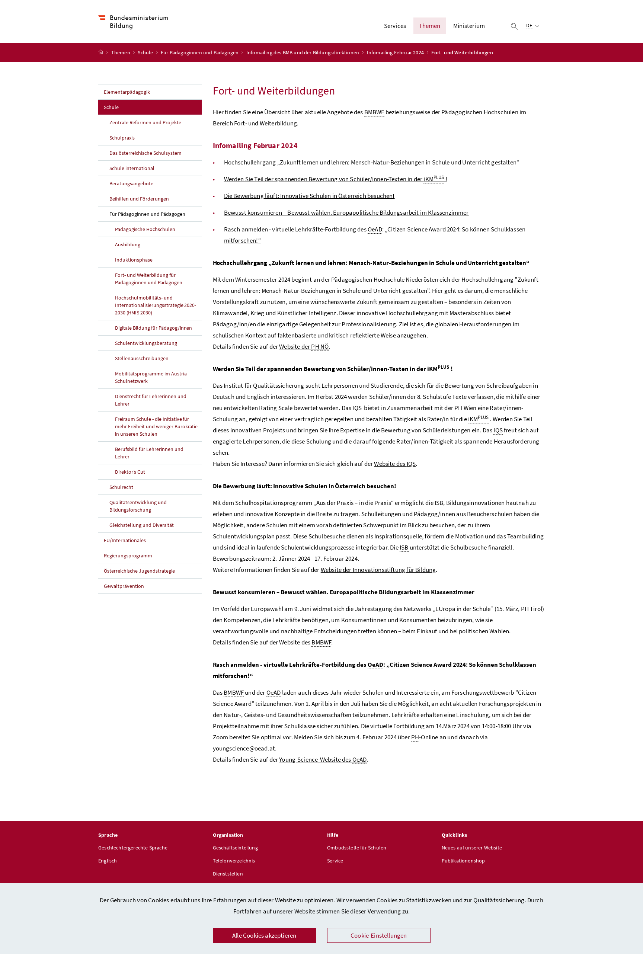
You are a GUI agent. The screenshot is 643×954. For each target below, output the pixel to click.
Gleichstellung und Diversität (141, 525)
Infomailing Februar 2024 (396, 52)
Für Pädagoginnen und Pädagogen (200, 52)
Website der (304, 346)
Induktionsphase (134, 259)
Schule (146, 52)
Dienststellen (228, 873)
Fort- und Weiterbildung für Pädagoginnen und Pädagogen (148, 279)
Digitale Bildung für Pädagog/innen (153, 327)
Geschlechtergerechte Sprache (132, 847)
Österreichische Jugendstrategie (139, 570)
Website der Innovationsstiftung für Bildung (378, 570)
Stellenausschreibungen (142, 358)
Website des (395, 464)
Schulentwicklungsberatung (146, 343)
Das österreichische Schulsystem (145, 153)
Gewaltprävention (124, 586)
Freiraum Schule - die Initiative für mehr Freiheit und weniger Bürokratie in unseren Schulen (156, 426)
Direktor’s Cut (130, 471)
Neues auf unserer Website (472, 847)
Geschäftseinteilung (235, 847)
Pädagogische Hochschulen (145, 229)
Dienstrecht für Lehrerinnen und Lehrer (150, 400)
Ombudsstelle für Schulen (356, 847)
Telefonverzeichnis (234, 860)
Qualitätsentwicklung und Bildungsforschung (138, 506)
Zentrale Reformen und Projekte (145, 122)
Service (335, 860)
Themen (121, 52)
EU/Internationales (125, 540)
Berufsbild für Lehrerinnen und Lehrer (149, 453)
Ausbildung (127, 244)
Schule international (131, 168)
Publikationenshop (463, 860)
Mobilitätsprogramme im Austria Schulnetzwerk (151, 377)
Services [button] (395, 26)
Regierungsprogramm (128, 555)
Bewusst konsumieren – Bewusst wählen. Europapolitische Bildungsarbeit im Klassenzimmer (346, 212)
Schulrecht (121, 487)
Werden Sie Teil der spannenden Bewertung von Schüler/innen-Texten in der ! (335, 179)
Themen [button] (429, 26)
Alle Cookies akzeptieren (264, 935)
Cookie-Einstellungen (379, 935)
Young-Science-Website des (323, 759)
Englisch (107, 860)
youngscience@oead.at (244, 748)
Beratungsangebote (131, 183)
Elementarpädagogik (127, 92)
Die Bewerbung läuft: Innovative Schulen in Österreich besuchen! (309, 196)
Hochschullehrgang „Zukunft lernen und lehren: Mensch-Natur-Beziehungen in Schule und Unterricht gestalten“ (371, 162)
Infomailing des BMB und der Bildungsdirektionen (303, 52)
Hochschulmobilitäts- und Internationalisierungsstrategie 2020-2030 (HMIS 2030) (155, 305)
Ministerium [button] (469, 26)
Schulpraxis (122, 137)
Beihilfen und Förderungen (139, 198)
